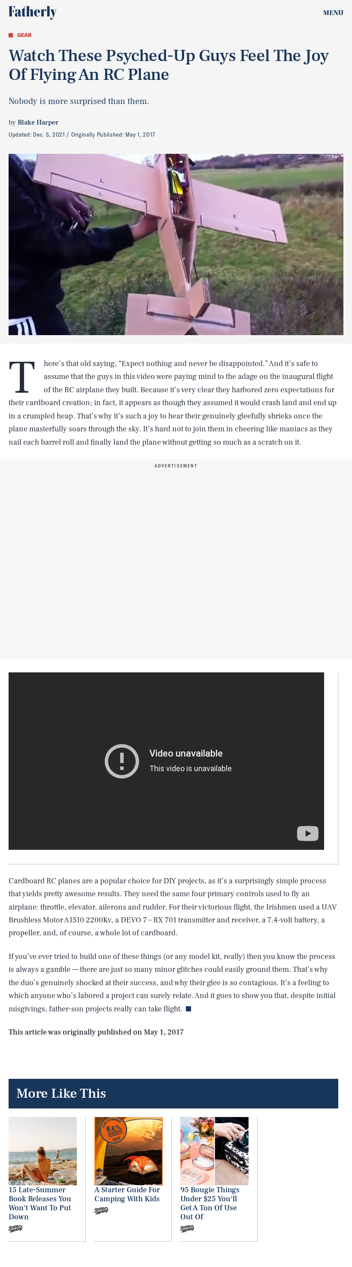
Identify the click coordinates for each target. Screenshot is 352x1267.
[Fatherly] (33, 13)
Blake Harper (38, 122)
